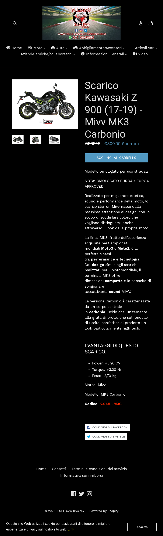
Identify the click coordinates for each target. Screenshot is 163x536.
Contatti (59, 469)
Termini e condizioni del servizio (99, 469)
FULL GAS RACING (70, 510)
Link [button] (71, 529)
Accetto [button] (142, 527)
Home (41, 469)
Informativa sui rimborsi (81, 475)
